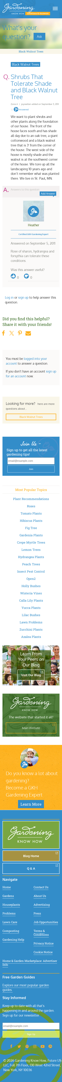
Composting (10, 931)
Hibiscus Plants (31, 521)
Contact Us (41, 887)
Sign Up (31, 1034)
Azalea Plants (31, 637)
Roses (31, 506)
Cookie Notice (43, 952)
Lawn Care (9, 922)
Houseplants (11, 905)
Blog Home (31, 856)
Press (37, 913)
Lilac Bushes (31, 615)
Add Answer (48, 193)
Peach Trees (31, 564)
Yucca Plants (31, 608)
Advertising (42, 905)
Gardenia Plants (31, 535)
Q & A (31, 868)
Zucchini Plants (31, 629)
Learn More (31, 804)
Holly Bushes (31, 586)
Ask (39, 36)
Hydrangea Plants (31, 557)
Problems (9, 913)
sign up (23, 297)
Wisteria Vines (31, 593)
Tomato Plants (31, 513)
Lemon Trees (31, 550)
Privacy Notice (44, 943)
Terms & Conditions (41, 933)
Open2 (31, 579)
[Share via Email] (28, 333)
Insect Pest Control (31, 571)
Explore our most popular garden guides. (25, 987)
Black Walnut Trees (31, 51)
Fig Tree (31, 528)
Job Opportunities (46, 922)
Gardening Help (13, 939)
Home (6, 887)
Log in (9, 297)
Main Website (31, 728)
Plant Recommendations (31, 499)
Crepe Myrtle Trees (31, 542)
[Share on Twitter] (11, 333)
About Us (40, 896)
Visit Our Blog (31, 675)
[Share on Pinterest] (20, 333)
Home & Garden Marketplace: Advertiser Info (29, 963)
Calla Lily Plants (31, 600)
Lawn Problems (31, 622)
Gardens (8, 896)
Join (31, 469)
